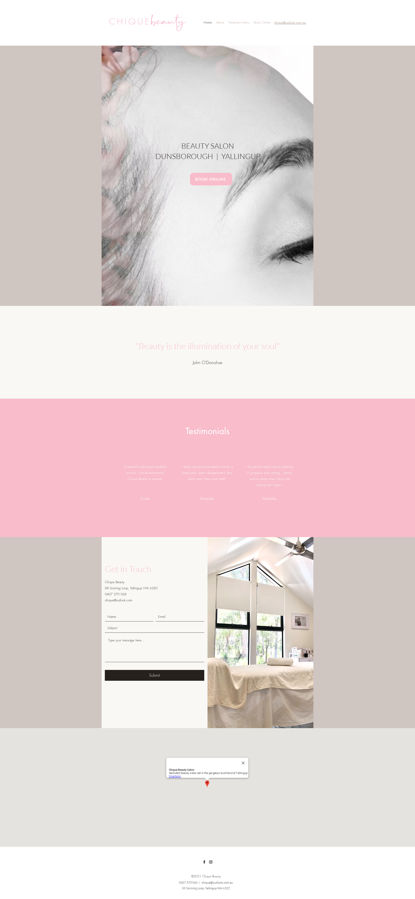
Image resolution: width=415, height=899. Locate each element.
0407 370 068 (188, 882)
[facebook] (204, 862)
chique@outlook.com (118, 600)
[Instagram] (211, 862)
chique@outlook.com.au (217, 882)
